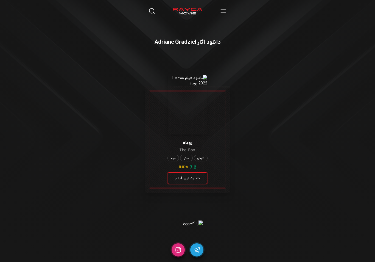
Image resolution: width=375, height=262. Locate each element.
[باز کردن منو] (223, 11)
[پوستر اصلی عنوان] (187, 104)
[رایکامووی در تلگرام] (196, 250)
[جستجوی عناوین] (151, 11)
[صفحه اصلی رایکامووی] (187, 11)
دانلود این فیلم (187, 178)
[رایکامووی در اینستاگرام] (178, 250)
